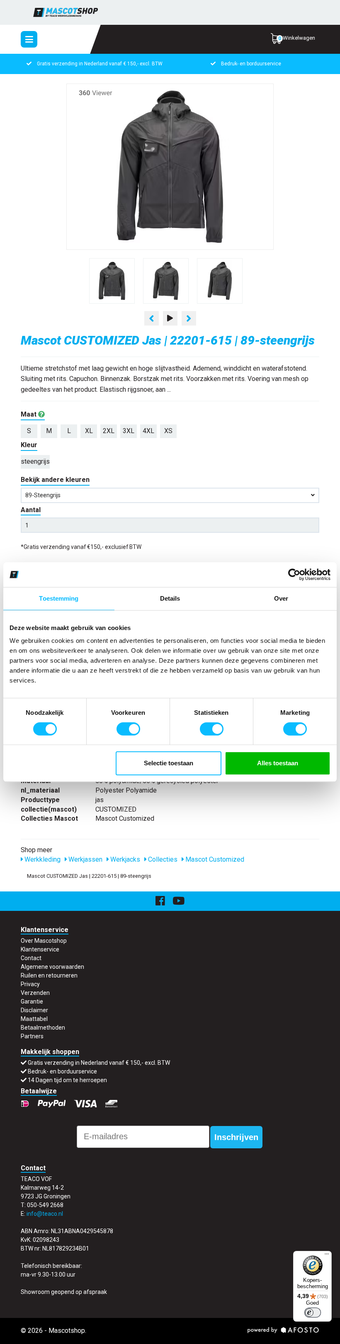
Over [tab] (281, 598)
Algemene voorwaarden (52, 966)
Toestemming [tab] (58, 598)
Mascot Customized (214, 859)
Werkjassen (84, 859)
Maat (29, 414)
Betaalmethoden (43, 1027)
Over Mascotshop (44, 940)
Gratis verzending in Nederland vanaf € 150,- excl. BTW (100, 64)
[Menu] (327, 1256)
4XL (148, 431)
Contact (31, 958)
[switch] (128, 728)
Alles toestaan (277, 763)
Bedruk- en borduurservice (251, 64)
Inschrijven (236, 1137)
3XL (128, 431)
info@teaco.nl (45, 1213)
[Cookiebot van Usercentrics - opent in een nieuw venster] (294, 574)
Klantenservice (40, 949)
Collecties (161, 859)
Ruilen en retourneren (49, 975)
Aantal (31, 510)
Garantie (32, 1001)
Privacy (30, 984)
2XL (108, 431)
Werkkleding (42, 859)
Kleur (29, 445)
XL (89, 431)
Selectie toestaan (168, 763)
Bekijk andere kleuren (55, 480)
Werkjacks (124, 859)
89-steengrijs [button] (43, 495)
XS (168, 431)
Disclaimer (34, 1010)
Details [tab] (170, 598)
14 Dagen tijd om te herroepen (67, 1080)
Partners (32, 1036)
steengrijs (35, 461)
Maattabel (34, 1019)
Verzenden (35, 992)
